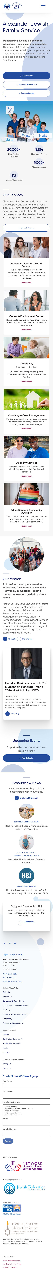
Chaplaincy (7, 1019)
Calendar (6, 992)
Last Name (7, 1091)
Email (5, 1118)
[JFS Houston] (12, 6)
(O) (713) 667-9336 (10, 974)
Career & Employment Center (14, 1014)
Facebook (7, 1068)
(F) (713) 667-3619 (9, 978)
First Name (7, 1081)
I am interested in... (11, 1102)
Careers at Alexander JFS (13, 1023)
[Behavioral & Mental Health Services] (26, 1109)
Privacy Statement (10, 1267)
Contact (6, 1052)
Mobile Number (10, 1129)
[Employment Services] (26, 1113)
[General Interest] (26, 1107)
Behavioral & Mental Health (14, 1001)
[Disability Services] (26, 1111)
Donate (6, 1035)
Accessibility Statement (11, 1260)
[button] (43, 6)
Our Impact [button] (27, 639)
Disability (6, 1010)
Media (5, 1048)
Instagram (7, 1064)
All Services (7, 997)
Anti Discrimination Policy (12, 1264)
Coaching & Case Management (15, 1005)
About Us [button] (12, 639)
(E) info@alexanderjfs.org (12, 981)
